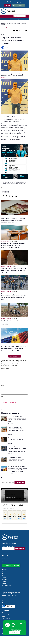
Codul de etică (5, 599)
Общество (8, 216)
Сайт (2, 396)
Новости (3, 27)
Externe (4, 577)
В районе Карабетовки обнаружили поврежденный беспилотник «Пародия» (12, 323)
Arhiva (3, 616)
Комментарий (5, 368)
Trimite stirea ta (6, 618)
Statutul (4, 602)
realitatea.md (4, 77)
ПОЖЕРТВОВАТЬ (14, 632)
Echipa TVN (5, 558)
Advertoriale (5, 589)
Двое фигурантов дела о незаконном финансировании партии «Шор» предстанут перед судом (13, 220)
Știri (3, 572)
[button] (14, 30)
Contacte (4, 612)
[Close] (24, 622)
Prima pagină (3, 23)
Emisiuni (4, 587)
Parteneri (4, 560)
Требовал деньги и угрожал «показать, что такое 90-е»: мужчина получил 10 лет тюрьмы (13, 270)
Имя (2, 385)
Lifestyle (4, 581)
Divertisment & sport (7, 585)
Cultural (4, 583)
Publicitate (4, 562)
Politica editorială (6, 597)
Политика (10, 27)
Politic (3, 575)
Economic (4, 579)
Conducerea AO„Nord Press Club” (10, 595)
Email (3, 391)
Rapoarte (4, 601)
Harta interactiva (6, 614)
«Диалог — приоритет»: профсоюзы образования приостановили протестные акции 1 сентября (13, 245)
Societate (4, 573)
